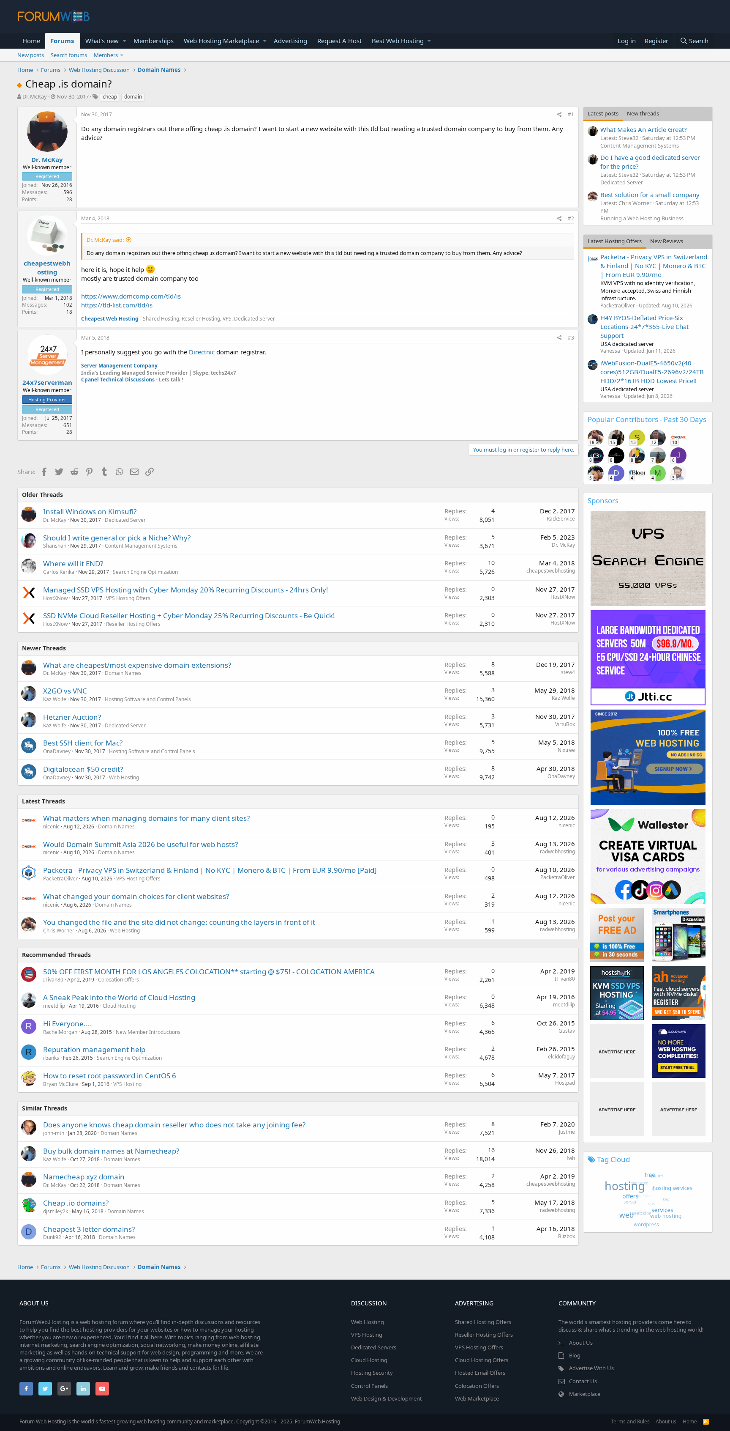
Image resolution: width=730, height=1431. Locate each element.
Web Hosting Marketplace (221, 40)
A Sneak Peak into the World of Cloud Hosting (119, 997)
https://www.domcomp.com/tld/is (131, 296)
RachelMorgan (60, 1032)
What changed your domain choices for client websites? (136, 896)
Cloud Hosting (119, 1005)
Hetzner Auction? (72, 717)
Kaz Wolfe (54, 699)
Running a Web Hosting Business (642, 218)
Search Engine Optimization (145, 572)
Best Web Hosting (398, 40)
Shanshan (54, 545)
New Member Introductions (148, 1032)
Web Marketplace (477, 1398)
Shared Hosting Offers (483, 1322)
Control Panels (369, 1386)
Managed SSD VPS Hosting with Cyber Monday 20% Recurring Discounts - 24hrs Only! (185, 590)
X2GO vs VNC (65, 691)
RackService (561, 518)
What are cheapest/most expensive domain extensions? (137, 665)
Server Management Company (119, 365)
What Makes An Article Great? (643, 129)
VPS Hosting (127, 1084)
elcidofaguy (561, 1056)
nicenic (51, 826)
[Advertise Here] (617, 1051)
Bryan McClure (60, 1084)
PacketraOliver (60, 878)
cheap (110, 96)
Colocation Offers (118, 979)
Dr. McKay (34, 96)
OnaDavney (57, 751)
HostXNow (55, 598)
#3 (571, 337)
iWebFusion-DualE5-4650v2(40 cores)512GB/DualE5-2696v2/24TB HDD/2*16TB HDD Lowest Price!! (652, 372)
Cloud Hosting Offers (481, 1360)
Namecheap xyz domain (84, 1177)
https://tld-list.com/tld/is (117, 305)
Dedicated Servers (373, 1347)
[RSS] (706, 1421)
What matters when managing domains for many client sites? (146, 818)
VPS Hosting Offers (128, 598)
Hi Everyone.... (67, 1023)
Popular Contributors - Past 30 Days (647, 419)
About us (666, 1421)
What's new (102, 40)
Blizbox (566, 1236)
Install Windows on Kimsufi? (89, 511)
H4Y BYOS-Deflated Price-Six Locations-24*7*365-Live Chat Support (644, 326)
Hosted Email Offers (480, 1372)
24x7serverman (47, 382)
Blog (574, 1355)
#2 (571, 218)
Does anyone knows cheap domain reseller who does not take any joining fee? (174, 1124)
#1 (571, 114)
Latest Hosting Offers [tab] (615, 241)
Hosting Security (372, 1372)
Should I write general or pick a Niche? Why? (117, 538)
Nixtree (566, 750)
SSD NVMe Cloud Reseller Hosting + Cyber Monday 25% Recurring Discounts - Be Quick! (189, 615)
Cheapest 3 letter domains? (89, 1229)
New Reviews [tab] (666, 241)
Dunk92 (52, 1237)
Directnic (202, 352)
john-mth (53, 1133)
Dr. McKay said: (105, 240)
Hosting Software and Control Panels (148, 699)
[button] (124, 41)
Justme (567, 1131)
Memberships (153, 40)
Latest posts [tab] (603, 113)
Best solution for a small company (650, 194)
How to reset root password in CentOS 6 (109, 1075)
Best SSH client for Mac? (83, 743)
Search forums (69, 55)
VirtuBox (565, 724)
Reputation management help (94, 1049)
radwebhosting (557, 851)
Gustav (566, 1030)
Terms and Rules (630, 1421)
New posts (30, 55)
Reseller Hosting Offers (133, 624)
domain (133, 96)
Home (31, 40)
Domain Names (123, 673)
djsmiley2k (55, 1211)
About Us (581, 1342)
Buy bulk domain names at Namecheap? (111, 1151)
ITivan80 (53, 979)
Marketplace (584, 1394)
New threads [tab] (643, 113)
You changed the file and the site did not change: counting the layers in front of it (179, 922)
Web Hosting (124, 777)
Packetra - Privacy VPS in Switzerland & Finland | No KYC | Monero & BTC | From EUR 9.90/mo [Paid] (210, 870)
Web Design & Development (386, 1398)
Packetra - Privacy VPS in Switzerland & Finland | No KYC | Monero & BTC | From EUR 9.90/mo (653, 265)
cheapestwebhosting (47, 267)
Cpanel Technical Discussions (118, 379)
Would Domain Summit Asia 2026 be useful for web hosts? (140, 844)
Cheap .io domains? (76, 1203)
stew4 (568, 672)
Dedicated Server (125, 520)
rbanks (51, 1057)
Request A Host (339, 40)
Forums (62, 40)
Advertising (290, 40)
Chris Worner (58, 930)
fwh (571, 1158)
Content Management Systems (141, 545)
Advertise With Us (591, 1368)
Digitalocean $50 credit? (83, 769)
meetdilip (54, 1005)
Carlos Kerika (58, 572)
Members (106, 55)
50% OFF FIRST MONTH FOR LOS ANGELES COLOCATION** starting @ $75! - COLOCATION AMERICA (209, 971)
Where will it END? (73, 563)
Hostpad (565, 1082)
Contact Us (583, 1381)
